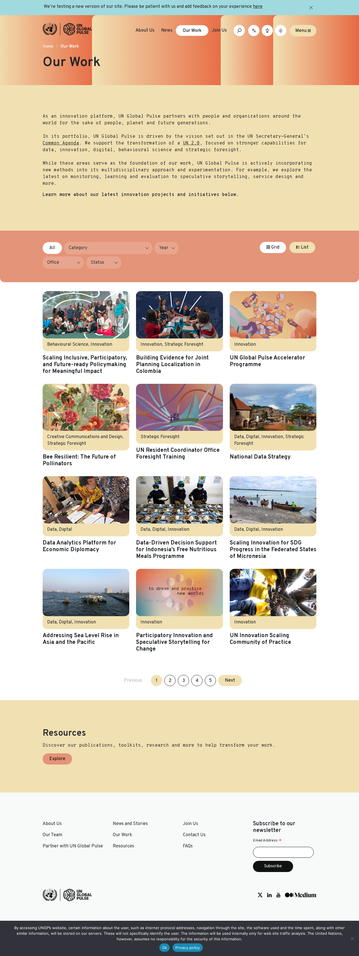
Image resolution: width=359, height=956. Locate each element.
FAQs (188, 846)
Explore (57, 759)
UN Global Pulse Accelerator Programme (267, 361)
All (52, 248)
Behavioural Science (67, 344)
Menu (301, 30)
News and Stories (130, 824)
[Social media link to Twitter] (260, 895)
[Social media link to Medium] (300, 895)
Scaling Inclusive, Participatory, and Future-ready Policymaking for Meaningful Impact (85, 364)
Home (48, 46)
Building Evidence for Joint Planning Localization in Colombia (172, 364)
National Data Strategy (260, 457)
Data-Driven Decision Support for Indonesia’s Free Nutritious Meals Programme (176, 549)
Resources (123, 846)
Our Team (52, 835)
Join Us (219, 30)
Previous (133, 680)
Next (230, 680)
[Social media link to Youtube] (278, 895)
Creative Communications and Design (84, 437)
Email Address (267, 841)
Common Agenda (61, 143)
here (258, 7)
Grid (274, 247)
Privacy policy (187, 947)
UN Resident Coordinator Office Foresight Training (178, 454)
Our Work (192, 31)
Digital (252, 437)
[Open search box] (239, 30)
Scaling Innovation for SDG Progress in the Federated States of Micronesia (273, 549)
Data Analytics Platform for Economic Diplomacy (79, 546)
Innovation (101, 344)
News (166, 30)
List (304, 247)
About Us (145, 30)
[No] (352, 938)
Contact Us (194, 835)
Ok (164, 947)
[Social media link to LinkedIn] (269, 895)
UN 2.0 (191, 143)
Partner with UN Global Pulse (73, 846)
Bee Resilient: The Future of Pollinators (79, 461)
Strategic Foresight (183, 344)
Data (239, 437)
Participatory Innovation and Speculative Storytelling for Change (174, 642)
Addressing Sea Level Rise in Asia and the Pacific (81, 639)
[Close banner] (311, 7)
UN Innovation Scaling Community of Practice (260, 639)
